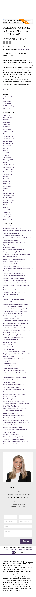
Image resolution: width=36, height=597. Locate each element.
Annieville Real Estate (10, 257)
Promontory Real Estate (11, 387)
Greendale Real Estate (10, 340)
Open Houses (7, 103)
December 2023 (8, 193)
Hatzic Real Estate (9, 347)
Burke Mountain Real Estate (12, 261)
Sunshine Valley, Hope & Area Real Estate (16, 423)
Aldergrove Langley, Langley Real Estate (16, 254)
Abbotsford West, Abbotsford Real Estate (17, 238)
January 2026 (7, 134)
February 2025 (8, 160)
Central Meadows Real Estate (13, 273)
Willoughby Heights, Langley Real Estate (16, 442)
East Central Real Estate (11, 318)
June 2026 (6, 122)
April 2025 (6, 155)
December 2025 (8, 136)
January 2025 (7, 162)
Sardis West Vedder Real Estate (13, 401)
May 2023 (6, 210)
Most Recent (7, 115)
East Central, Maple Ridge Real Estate (15, 321)
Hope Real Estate (8, 349)
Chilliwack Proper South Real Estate (15, 283)
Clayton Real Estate (9, 297)
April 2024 (6, 184)
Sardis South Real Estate (11, 396)
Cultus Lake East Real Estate (12, 314)
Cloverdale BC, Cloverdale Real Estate (15, 304)
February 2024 (8, 188)
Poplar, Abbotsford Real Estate (13, 385)
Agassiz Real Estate (9, 245)
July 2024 (6, 177)
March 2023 (7, 214)
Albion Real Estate (9, 247)
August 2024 (7, 174)
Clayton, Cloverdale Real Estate (13, 299)
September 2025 (8, 143)
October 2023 (8, 198)
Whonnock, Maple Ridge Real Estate (15, 437)
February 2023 (8, 217)
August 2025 (7, 146)
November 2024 (8, 167)
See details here (23, 49)
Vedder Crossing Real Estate (12, 427)
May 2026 (6, 124)
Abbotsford (7, 99)
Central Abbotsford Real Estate (13, 266)
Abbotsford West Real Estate (13, 235)
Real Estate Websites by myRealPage (22, 549)
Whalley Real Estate (9, 432)
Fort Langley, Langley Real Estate (14, 335)
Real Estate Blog (8, 106)
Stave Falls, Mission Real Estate (13, 415)
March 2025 (7, 158)
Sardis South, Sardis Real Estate (13, 399)
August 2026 (7, 117)
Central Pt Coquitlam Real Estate (14, 276)
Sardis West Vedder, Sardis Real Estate (16, 404)
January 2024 (7, 191)
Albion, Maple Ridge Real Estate (13, 250)
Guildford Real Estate (10, 342)
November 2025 (8, 139)
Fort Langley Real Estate (11, 332)
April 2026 (6, 127)
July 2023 (6, 205)
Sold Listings (7, 108)
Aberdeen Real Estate (10, 240)
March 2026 (7, 129)
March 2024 (7, 186)
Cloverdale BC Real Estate (11, 302)
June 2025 (6, 151)
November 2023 (8, 196)
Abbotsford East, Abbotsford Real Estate (17, 231)
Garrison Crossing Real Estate (13, 337)
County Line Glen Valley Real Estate (15, 311)
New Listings (7, 101)
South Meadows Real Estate (12, 411)
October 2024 (8, 169)
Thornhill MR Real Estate (11, 425)
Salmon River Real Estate (11, 392)
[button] (8, 497)
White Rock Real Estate (11, 434)
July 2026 (6, 120)
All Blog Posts (7, 96)
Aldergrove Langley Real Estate (13, 252)
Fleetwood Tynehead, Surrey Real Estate (16, 330)
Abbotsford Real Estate (11, 233)
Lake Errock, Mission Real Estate (13, 359)
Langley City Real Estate (11, 361)
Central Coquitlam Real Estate (13, 271)
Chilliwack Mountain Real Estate (13, 278)
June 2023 (6, 207)
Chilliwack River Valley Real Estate (14, 292)
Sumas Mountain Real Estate (12, 418)
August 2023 (7, 203)
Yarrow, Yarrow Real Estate (12, 444)
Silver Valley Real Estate (11, 406)
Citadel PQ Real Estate (10, 295)
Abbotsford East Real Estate (12, 228)
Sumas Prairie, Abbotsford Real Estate (16, 420)
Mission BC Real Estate (10, 368)
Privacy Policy (7, 549)
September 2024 (8, 172)
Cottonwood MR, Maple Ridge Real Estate (17, 309)
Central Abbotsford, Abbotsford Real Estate (18, 269)
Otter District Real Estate (11, 380)
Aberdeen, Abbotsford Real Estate (14, 243)
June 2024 (6, 179)
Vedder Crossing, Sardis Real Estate (15, 430)
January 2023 (7, 219)
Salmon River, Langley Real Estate (14, 394)
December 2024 (8, 165)
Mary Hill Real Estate (9, 366)
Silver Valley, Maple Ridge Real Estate (15, 408)
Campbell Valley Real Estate (12, 264)
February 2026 (8, 132)
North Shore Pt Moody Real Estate (14, 378)
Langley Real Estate (9, 363)
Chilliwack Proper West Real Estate (14, 290)
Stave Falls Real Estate (10, 413)
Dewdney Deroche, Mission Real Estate (16, 316)
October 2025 (8, 141)
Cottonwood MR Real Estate (12, 306)
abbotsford (7, 226)
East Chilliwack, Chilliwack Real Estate (15, 323)
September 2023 (8, 200)
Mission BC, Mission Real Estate (18, 40)
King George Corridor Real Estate (14, 351)
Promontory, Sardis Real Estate (13, 389)
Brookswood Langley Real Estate (14, 259)
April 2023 (6, 212)
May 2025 (6, 153)
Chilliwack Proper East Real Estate (14, 280)
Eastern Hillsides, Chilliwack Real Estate (16, 328)
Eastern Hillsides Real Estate (12, 325)
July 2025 (6, 148)
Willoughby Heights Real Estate (13, 439)
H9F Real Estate (8, 344)
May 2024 (6, 181)
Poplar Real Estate (9, 382)
